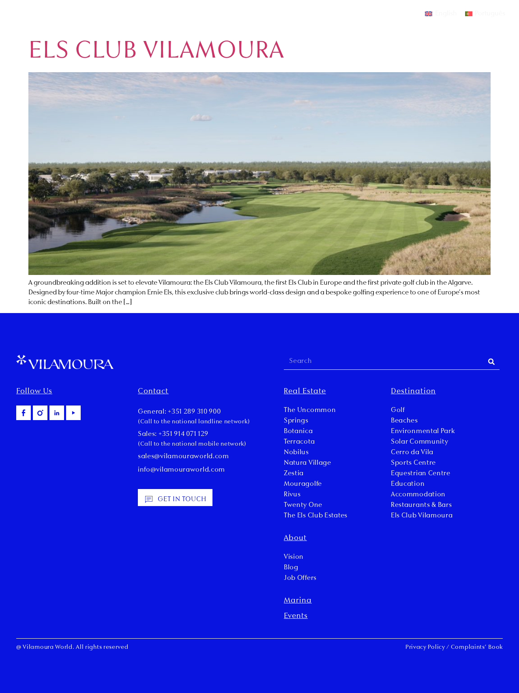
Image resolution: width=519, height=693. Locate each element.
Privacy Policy (425, 647)
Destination (413, 391)
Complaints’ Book (477, 647)
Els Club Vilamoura (156, 52)
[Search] (491, 361)
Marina (298, 601)
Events (296, 616)
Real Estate (305, 391)
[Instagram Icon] (40, 413)
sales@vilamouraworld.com (183, 456)
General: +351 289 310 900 (179, 412)
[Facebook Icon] (23, 413)
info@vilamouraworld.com (181, 470)
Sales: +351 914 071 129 (173, 434)
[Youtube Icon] (73, 413)
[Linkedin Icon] (56, 413)
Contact (153, 391)
